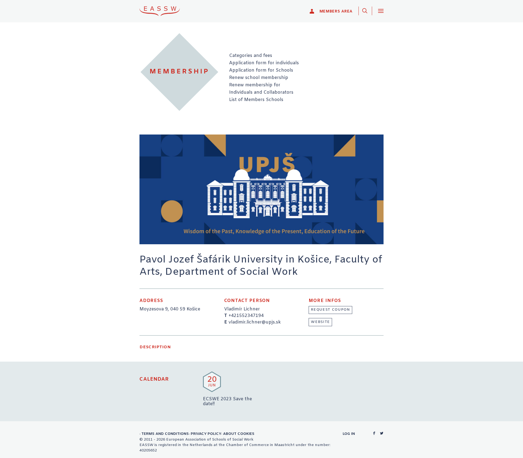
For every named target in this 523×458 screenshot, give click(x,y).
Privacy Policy (206, 433)
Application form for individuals (264, 63)
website (320, 322)
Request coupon (330, 309)
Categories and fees (250, 56)
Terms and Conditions (165, 433)
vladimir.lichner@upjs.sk (255, 322)
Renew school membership (258, 78)
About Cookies (238, 433)
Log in (349, 433)
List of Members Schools (256, 100)
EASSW (163, 11)
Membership (179, 72)
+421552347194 (246, 316)
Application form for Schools (261, 71)
